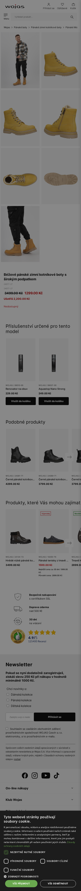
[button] (40, 877)
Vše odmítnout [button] (58, 883)
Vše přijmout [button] (21, 883)
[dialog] (40, 445)
